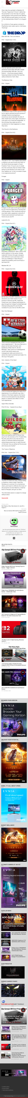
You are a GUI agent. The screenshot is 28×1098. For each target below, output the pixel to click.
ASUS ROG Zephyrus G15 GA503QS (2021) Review (19, 941)
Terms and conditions (7, 1090)
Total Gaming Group (8, 1096)
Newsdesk (14, 526)
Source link (5, 498)
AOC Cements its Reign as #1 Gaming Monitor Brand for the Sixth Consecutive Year (14, 615)
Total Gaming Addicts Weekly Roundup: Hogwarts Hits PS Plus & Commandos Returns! (14, 664)
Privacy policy (5, 1088)
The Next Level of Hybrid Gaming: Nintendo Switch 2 (19, 1046)
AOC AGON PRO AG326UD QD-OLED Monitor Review (19, 933)
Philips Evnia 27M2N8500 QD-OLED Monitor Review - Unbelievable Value (13, 591)
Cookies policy (5, 1086)
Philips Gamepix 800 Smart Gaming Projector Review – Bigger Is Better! (13, 567)
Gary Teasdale (19, 1004)
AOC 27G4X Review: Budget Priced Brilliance (18, 956)
